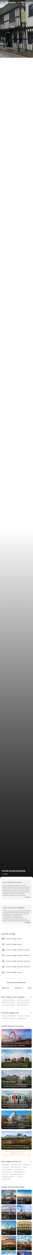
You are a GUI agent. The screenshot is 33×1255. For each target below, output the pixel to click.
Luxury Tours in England (23, 1002)
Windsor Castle (6, 1179)
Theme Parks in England (8, 1000)
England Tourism (21, 1018)
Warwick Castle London (8, 1176)
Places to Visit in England (9, 1015)
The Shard (19, 1176)
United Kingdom (6, 1202)
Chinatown (5, 1174)
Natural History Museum (16, 1174)
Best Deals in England (22, 1005)
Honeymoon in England (8, 1002)
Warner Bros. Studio (16, 1164)
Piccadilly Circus (19, 1169)
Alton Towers (5, 1167)
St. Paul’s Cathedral (7, 1169)
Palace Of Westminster (19, 1171)
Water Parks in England (23, 1000)
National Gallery (6, 1171)
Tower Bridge (5, 1164)
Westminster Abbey (16, 1167)
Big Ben (25, 1167)
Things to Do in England (8, 1018)
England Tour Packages (23, 1015)
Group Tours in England (8, 1005)
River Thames (27, 1164)
